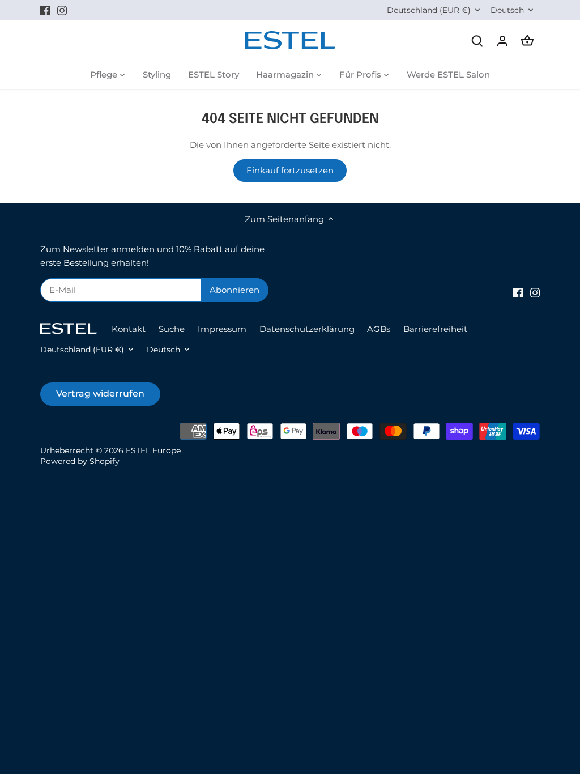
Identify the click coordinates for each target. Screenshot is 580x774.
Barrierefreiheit (435, 329)
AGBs (378, 329)
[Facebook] (45, 10)
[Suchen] (477, 40)
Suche (172, 329)
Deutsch (507, 10)
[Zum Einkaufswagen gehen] (527, 40)
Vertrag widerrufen (100, 393)
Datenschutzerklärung (307, 329)
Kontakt (129, 329)
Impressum (222, 329)
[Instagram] (62, 10)
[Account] (502, 40)
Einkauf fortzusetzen (290, 170)
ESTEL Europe (153, 450)
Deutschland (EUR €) (429, 10)
